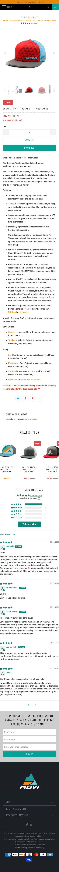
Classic (11, 332)
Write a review (30, 419)
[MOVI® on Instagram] (32, 825)
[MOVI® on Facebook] (27, 825)
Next (35, 17)
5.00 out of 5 (36, 495)
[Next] (53, 53)
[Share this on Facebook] (26, 398)
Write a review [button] (30, 524)
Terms (17, 848)
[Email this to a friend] (40, 398)
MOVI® (13, 833)
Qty (4, 127)
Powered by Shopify (36, 848)
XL (9, 355)
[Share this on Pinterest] (33, 398)
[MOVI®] (29, 7)
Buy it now (29, 147)
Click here (12, 379)
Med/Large (13, 363)
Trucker (11, 340)
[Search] (49, 7)
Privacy (24, 848)
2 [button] (28, 705)
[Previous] (6, 53)
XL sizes (24, 312)
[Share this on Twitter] (18, 398)
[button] (25, 23)
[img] (6, 542)
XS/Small (12, 312)
